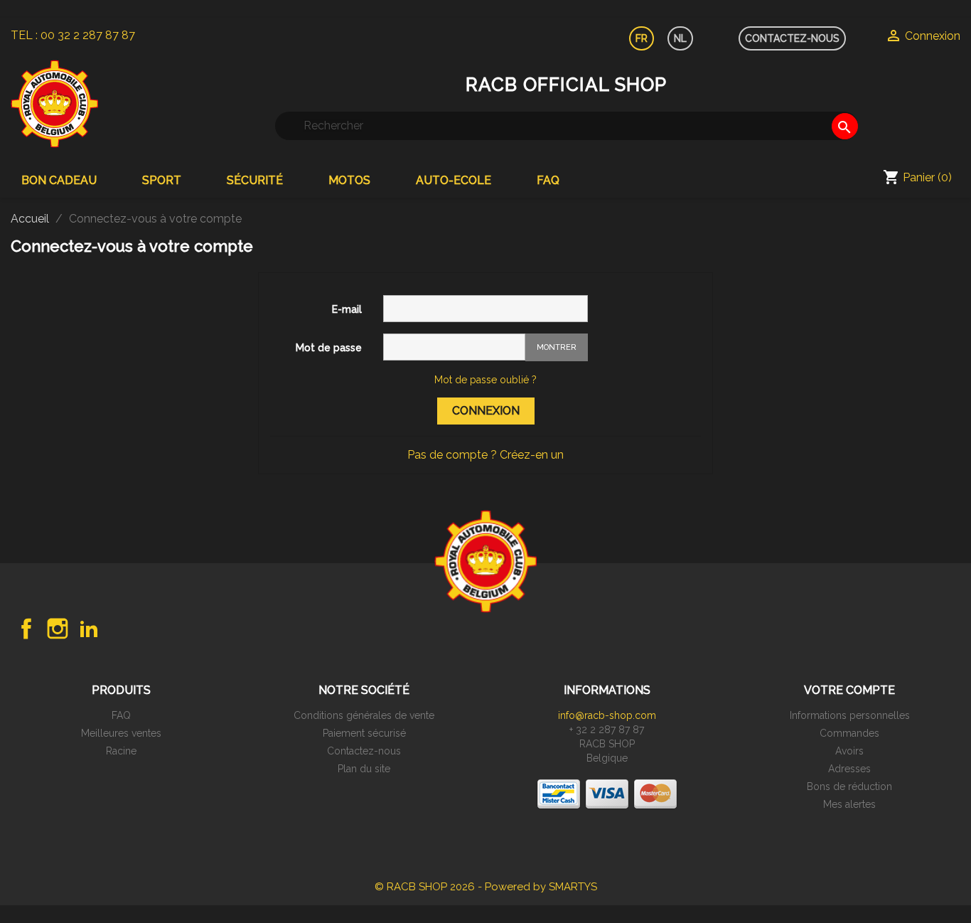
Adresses (849, 768)
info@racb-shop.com (607, 715)
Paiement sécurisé (364, 733)
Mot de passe (329, 347)
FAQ (548, 180)
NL (680, 38)
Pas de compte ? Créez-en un (485, 455)
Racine (121, 751)
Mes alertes (849, 804)
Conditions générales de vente (364, 715)
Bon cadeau (59, 180)
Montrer (556, 347)
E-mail (347, 309)
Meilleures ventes (121, 733)
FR (641, 38)
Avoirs (849, 751)
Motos (349, 180)
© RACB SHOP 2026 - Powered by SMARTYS (486, 886)
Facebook (26, 628)
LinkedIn (89, 628)
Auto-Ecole (453, 180)
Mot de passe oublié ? (485, 379)
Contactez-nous (364, 751)
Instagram (57, 628)
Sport (161, 180)
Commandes (849, 733)
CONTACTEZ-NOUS (792, 38)
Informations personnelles (850, 715)
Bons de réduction (849, 786)
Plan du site (364, 768)
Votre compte (849, 690)
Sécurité (255, 180)
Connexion (486, 410)
